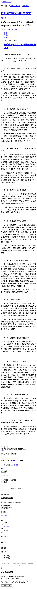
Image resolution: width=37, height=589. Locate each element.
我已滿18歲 (4, 585)
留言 (16, 460)
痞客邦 (12, 460)
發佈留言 (3, 482)
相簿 (5, 33)
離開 (10, 585)
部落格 (6, 35)
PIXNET (8, 563)
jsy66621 (3, 450)
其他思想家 (14, 465)
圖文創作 (15, 29)
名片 (5, 37)
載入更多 (3, 471)
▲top (2, 468)
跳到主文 (3, 18)
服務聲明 (18, 565)
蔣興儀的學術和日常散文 (16, 13)
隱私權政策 (30, 563)
